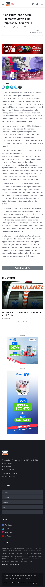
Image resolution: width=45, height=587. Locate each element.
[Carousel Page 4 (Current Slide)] (26, 321)
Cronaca (34, 27)
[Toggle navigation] (3, 3)
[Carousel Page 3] (23, 321)
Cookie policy (32, 583)
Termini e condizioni (9, 583)
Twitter (7, 528)
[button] (38, 4)
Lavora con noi (9, 469)
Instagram (8, 532)
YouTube (8, 536)
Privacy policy (22, 583)
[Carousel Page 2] (21, 321)
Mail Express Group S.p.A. (21, 578)
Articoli (26, 27)
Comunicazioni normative (11, 564)
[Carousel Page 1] (19, 321)
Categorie (17, 27)
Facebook (8, 525)
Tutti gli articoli (21, 268)
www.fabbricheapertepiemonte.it (13, 156)
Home (7, 27)
